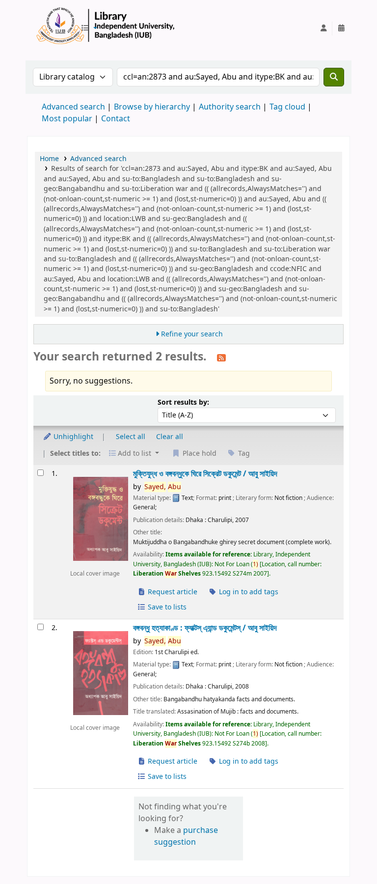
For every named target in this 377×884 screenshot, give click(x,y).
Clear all (169, 437)
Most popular (67, 119)
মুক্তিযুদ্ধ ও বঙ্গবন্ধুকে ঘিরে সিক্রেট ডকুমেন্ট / (205, 473)
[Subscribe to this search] (221, 357)
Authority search (230, 107)
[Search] (333, 77)
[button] (89, 28)
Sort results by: (183, 402)
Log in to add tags (247, 592)
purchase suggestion (186, 836)
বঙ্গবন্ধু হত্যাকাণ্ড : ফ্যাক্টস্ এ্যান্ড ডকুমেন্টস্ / (205, 628)
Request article (171, 592)
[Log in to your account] (323, 28)
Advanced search (73, 107)
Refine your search (192, 334)
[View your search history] (341, 28)
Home (49, 159)
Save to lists (166, 607)
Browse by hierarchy (152, 107)
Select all (130, 437)
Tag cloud (287, 107)
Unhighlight (72, 437)
